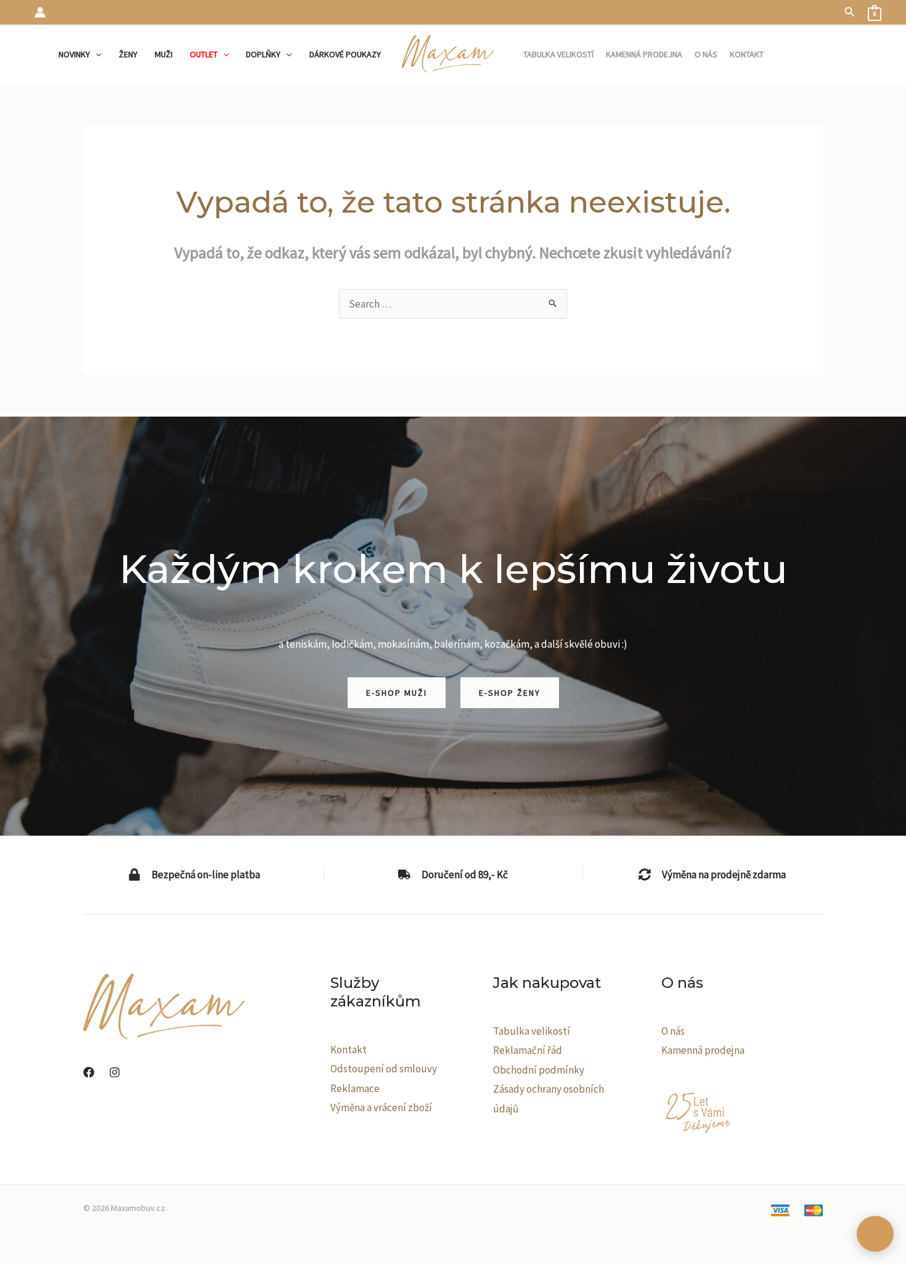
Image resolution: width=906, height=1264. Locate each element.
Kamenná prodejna (703, 1050)
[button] (849, 12)
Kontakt (348, 1049)
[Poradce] (875, 1234)
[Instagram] (114, 1072)
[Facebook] (88, 1072)
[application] (95, 54)
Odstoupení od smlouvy (383, 1068)
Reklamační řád (527, 1050)
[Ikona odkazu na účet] (40, 12)
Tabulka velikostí (531, 1031)
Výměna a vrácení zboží (381, 1107)
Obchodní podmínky (538, 1070)
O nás (673, 1031)
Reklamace (355, 1088)
